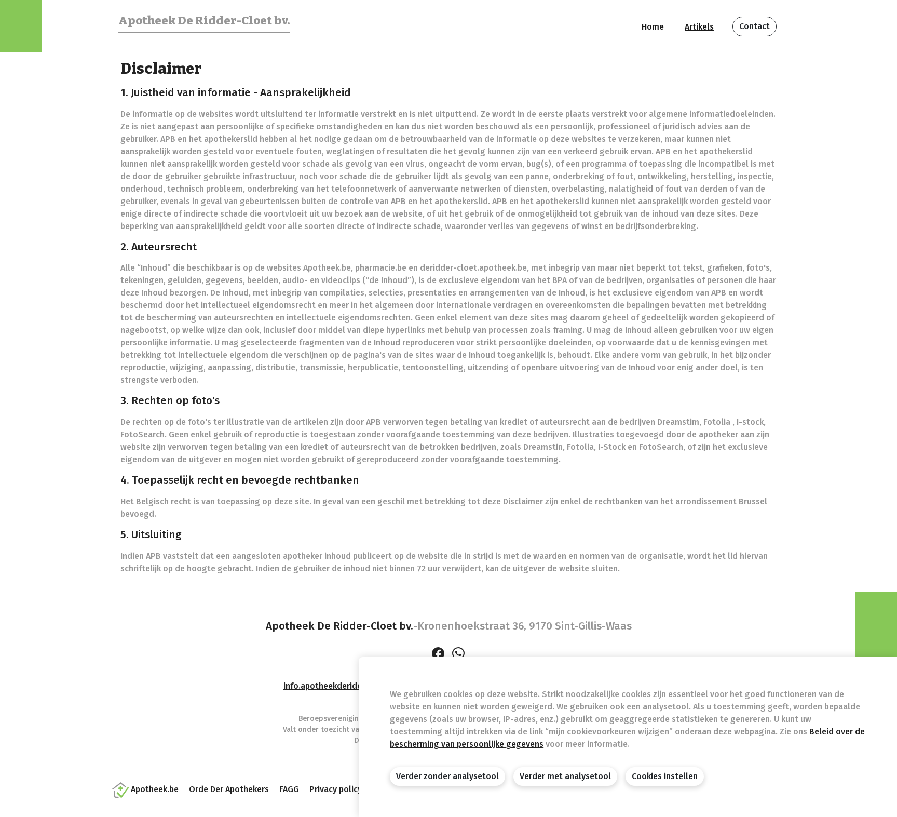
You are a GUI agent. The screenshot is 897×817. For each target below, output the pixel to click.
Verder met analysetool (565, 776)
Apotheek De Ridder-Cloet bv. (204, 21)
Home (653, 27)
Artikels (699, 27)
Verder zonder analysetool (447, 776)
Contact (754, 26)
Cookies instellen (665, 776)
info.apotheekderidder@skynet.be (349, 686)
